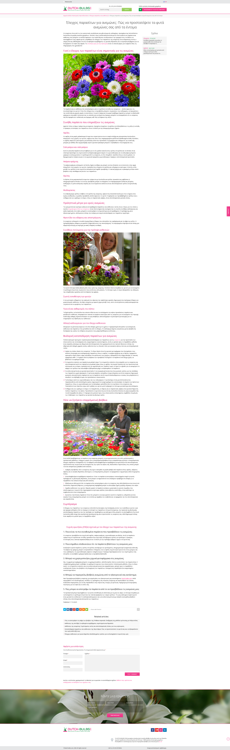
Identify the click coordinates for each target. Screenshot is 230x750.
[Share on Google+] (74, 609)
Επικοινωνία (68, 2)
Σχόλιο (87, 653)
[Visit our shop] (86, 609)
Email (65, 660)
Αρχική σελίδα (67, 15)
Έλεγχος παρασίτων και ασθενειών (99, 15)
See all (160, 741)
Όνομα (66, 653)
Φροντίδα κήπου (84, 15)
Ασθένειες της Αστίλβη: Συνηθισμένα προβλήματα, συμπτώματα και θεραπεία (89, 623)
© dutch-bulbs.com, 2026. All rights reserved (75, 748)
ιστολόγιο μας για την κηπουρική (97, 43)
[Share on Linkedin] (77, 609)
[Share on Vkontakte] (67, 609)
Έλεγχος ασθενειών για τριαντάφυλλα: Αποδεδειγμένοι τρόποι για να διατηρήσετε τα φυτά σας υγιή (96, 634)
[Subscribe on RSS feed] (83, 609)
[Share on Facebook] (64, 609)
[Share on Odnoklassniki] (80, 609)
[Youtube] (157, 730)
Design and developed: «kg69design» (156, 748)
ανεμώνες (117, 340)
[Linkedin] (165, 730)
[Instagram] (161, 730)
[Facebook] (153, 730)
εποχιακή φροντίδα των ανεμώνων (79, 209)
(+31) (116, 6)
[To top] (138, 609)
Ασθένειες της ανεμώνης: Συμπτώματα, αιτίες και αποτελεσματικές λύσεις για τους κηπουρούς (94, 626)
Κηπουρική (75, 15)
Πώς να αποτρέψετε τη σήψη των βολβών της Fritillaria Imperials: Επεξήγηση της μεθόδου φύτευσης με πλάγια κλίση (101, 620)
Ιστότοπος (66, 667)
